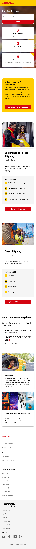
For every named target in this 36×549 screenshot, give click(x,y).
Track (18, 22)
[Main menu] (33, 3)
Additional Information (8, 525)
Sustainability (6, 491)
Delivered (4, 477)
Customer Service (7, 440)
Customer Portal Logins (8, 443)
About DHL (5, 473)
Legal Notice (5, 514)
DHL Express (5, 457)
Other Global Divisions (8, 464)
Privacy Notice (6, 521)
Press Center (5, 484)
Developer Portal (7, 447)
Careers (4, 481)
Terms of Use (5, 517)
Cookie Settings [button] (6, 528)
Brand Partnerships (7, 495)
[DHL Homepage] (8, 3)
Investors (4, 488)
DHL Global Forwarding (8, 460)
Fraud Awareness (6, 510)
